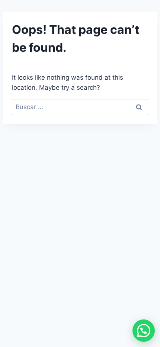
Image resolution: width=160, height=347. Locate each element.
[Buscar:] (80, 107)
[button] (143, 330)
